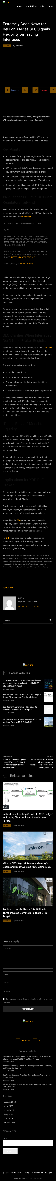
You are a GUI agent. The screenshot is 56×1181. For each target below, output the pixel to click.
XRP (8, 537)
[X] (34, 606)
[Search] (50, 620)
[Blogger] (19, 606)
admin (21, 597)
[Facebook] (27, 606)
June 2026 (9, 1110)
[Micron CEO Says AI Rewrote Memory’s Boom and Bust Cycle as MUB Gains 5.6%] (48, 722)
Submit (10, 1151)
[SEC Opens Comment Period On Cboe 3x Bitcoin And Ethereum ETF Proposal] (48, 709)
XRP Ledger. (26, 216)
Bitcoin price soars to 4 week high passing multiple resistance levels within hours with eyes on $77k (41, 763)
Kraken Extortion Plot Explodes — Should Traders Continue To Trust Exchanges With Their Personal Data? (15, 763)
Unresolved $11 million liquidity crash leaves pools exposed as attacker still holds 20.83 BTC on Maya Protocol (22, 683)
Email (6, 1138)
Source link (8, 587)
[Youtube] (38, 606)
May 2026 (8, 1114)
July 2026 (8, 1106)
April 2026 (8, 1118)
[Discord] (23, 606)
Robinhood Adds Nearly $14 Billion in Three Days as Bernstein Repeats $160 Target (25, 913)
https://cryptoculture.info (27, 601)
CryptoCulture (22, 1172)
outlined (48, 347)
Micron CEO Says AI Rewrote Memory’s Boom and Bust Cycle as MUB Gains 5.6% (22, 721)
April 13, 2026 (26, 263)
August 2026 (10, 1102)
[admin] (9, 603)
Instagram (26, 1040)
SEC (19, 520)
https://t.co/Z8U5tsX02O (23, 257)
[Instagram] (31, 606)
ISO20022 (7, 46)
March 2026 (9, 1122)
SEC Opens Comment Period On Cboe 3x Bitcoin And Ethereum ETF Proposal (20, 708)
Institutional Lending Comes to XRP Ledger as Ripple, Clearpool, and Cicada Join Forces (22, 696)
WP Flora (48, 1172)
